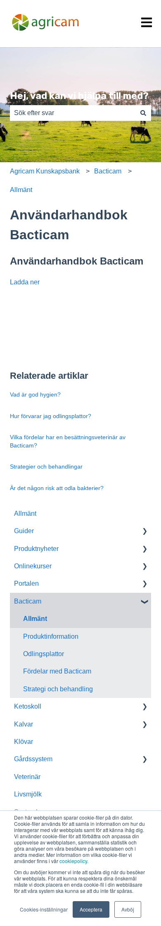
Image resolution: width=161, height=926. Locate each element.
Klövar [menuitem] (23, 741)
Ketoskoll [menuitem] (27, 706)
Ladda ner (25, 282)
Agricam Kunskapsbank (45, 171)
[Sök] (143, 113)
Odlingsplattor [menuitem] (43, 653)
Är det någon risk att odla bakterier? (57, 488)
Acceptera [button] (91, 909)
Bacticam (107, 171)
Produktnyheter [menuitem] (36, 548)
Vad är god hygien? (35, 394)
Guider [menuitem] (24, 530)
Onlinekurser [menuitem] (33, 566)
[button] (144, 531)
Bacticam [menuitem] (27, 601)
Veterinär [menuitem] (27, 776)
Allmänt (21, 189)
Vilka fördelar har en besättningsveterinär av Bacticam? (67, 441)
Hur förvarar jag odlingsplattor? (50, 416)
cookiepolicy (73, 860)
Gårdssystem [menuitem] (33, 758)
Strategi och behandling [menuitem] (58, 689)
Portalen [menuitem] (26, 583)
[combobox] (72, 113)
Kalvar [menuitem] (23, 724)
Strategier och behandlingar (46, 466)
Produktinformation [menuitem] (50, 636)
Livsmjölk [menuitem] (28, 794)
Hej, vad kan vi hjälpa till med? (79, 95)
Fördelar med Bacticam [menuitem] (57, 671)
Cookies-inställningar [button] (44, 909)
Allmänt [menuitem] (25, 513)
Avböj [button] (127, 909)
